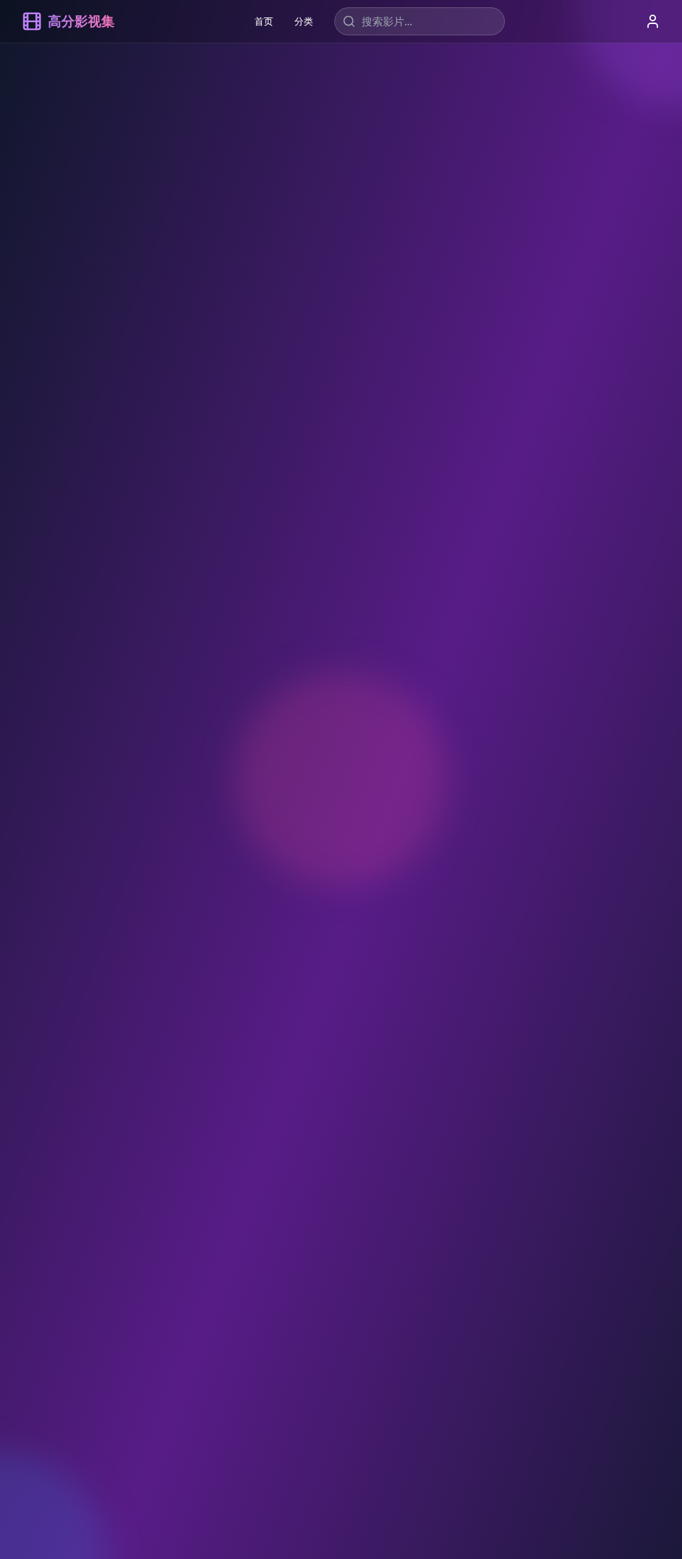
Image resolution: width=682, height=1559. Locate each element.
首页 (263, 21)
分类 (303, 21)
